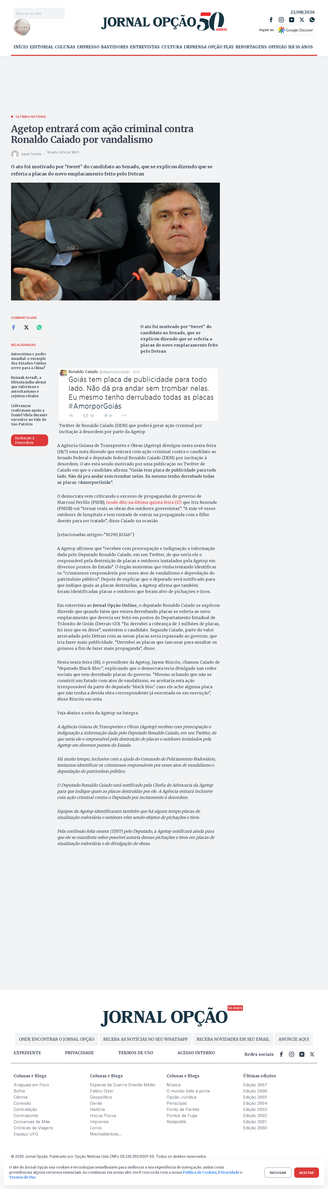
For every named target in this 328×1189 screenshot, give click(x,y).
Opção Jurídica (181, 1097)
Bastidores (114, 47)
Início (21, 47)
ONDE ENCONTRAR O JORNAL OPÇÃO (56, 1039)
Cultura (171, 47)
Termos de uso (135, 1053)
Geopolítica (101, 1097)
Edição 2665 (255, 1097)
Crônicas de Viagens (33, 1127)
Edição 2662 (255, 1115)
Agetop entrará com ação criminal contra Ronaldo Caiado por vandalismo (102, 134)
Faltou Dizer (102, 1090)
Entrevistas (145, 47)
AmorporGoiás (94, 482)
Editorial (41, 47)
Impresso (88, 47)
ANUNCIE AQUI (294, 1039)
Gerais (96, 1103)
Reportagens (251, 47)
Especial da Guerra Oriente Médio (122, 1084)
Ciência (20, 1097)
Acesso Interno (196, 1053)
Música (173, 1084)
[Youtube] (291, 19)
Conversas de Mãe (32, 1121)
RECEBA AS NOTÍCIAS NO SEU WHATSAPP (145, 1039)
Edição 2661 (254, 1121)
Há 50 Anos (300, 47)
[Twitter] (301, 19)
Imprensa (195, 47)
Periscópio (177, 1103)
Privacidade (79, 1053)
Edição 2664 (255, 1103)
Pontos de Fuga (182, 1115)
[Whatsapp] (312, 19)
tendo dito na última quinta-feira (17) (144, 502)
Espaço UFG (26, 1133)
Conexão (22, 1103)
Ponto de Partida (183, 1109)
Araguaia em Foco (31, 1084)
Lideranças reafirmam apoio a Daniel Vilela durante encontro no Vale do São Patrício (29, 415)
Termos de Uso (22, 1177)
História (97, 1109)
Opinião (277, 47)
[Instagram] (281, 19)
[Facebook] (271, 19)
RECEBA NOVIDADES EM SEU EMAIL (233, 1039)
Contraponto (26, 1115)
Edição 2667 (255, 1084)
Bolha (19, 1090)
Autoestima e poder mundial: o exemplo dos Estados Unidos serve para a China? (28, 361)
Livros (96, 1127)
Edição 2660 (255, 1127)
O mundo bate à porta (188, 1090)
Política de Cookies (200, 1172)
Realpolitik (176, 1121)
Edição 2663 (255, 1109)
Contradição (25, 1109)
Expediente (27, 1053)
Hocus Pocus (103, 1115)
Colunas (65, 47)
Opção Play (221, 47)
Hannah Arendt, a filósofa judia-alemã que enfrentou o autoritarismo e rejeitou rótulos (28, 387)
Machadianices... (106, 1133)
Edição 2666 (255, 1090)
